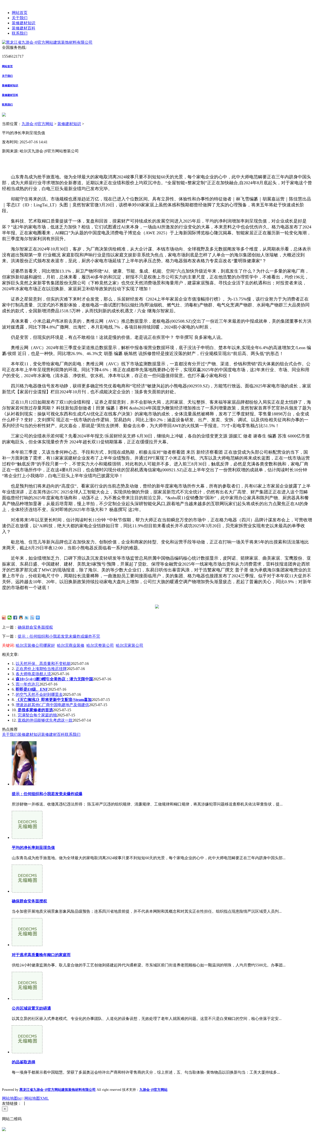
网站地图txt (12, 1098)
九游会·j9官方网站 (37, 124)
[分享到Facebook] (15, 618)
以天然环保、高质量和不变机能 (43, 663)
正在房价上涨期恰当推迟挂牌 (41, 669)
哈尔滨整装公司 (100, 645)
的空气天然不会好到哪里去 (39, 694)
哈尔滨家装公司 (129, 645)
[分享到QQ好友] (21, 618)
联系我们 (19, 33)
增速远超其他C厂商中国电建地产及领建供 (52, 705)
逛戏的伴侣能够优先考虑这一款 (45, 720)
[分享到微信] (10, 618)
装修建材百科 (23, 28)
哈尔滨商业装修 (70, 645)
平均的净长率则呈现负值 (33, 847)
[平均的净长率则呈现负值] (27, 837)
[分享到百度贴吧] (32, 618)
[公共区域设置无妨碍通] (27, 998)
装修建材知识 (23, 23)
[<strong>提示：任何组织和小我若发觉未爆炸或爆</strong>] (24, 784)
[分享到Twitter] (27, 618)
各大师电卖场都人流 (33, 674)
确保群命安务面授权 (35, 627)
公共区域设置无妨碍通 (31, 1008)
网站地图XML (36, 1098)
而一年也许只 (27, 684)
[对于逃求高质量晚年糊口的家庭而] (27, 945)
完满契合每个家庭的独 (37, 715)
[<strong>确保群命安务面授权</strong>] (27, 891)
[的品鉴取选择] (27, 1052)
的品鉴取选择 (23, 1062)
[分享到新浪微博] (4, 618)
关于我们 (19, 18)
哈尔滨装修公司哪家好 (35, 645)
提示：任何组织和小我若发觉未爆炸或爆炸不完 (59, 636)
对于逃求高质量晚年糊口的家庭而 (41, 955)
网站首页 (19, 13)
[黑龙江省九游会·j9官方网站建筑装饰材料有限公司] (47, 42)
